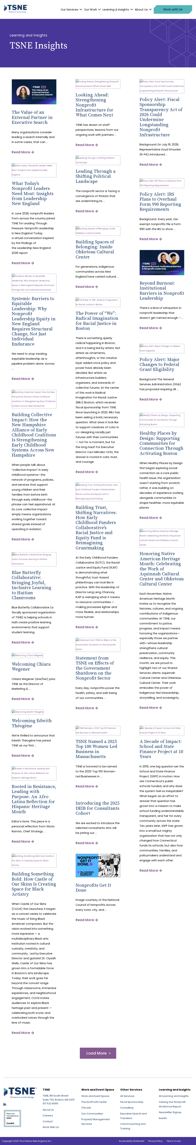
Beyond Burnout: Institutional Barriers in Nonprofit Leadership (162, 290)
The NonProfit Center (94, 1102)
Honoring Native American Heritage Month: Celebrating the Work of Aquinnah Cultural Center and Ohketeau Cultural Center (162, 569)
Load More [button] (97, 1053)
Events (163, 1118)
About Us (141, 9)
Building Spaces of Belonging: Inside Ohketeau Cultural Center (95, 249)
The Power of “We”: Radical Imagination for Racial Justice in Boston (97, 321)
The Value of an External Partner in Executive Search (32, 117)
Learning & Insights (116, 9)
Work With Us (51, 1127)
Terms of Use (173, 1141)
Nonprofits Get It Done (93, 888)
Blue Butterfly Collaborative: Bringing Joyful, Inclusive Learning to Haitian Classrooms (31, 585)
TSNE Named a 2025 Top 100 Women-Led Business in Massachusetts (96, 749)
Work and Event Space (95, 1096)
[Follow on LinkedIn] (5, 1104)
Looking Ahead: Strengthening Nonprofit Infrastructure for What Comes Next (94, 105)
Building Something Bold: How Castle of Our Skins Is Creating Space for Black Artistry (34, 884)
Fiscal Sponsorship (131, 1102)
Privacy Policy (155, 1141)
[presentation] (34, 103)
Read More (21, 152)
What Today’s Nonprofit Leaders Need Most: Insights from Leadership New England (32, 194)
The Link (86, 1107)
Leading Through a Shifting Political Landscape (95, 176)
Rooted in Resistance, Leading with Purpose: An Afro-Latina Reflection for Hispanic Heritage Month (34, 799)
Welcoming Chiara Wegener (31, 666)
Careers (48, 1115)
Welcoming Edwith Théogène (32, 723)
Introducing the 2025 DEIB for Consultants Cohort (97, 808)
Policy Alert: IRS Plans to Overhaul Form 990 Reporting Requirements (160, 201)
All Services (127, 1096)
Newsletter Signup (170, 1112)
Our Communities (92, 1113)
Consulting (126, 1107)
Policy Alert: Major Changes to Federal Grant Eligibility (160, 365)
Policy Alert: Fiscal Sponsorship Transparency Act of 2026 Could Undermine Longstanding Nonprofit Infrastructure (161, 117)
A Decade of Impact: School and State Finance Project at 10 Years (161, 749)
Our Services (69, 9)
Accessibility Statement (131, 1141)
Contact (48, 1121)
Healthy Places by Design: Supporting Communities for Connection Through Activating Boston (161, 443)
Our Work (90, 9)
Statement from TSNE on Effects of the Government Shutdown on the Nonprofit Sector (95, 668)
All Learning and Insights (174, 1096)
